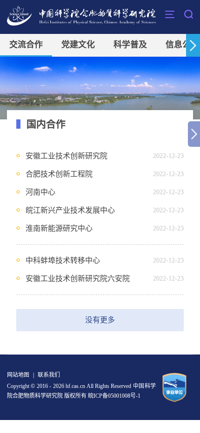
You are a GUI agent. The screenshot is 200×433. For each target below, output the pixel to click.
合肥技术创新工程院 (59, 174)
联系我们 (49, 375)
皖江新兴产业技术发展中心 (70, 210)
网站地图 (18, 375)
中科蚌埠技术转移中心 (63, 260)
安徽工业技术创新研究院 (66, 156)
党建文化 (78, 44)
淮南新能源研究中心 (59, 228)
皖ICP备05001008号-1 (114, 396)
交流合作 (26, 44)
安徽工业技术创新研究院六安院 (78, 278)
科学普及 (130, 44)
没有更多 (100, 320)
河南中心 (40, 192)
